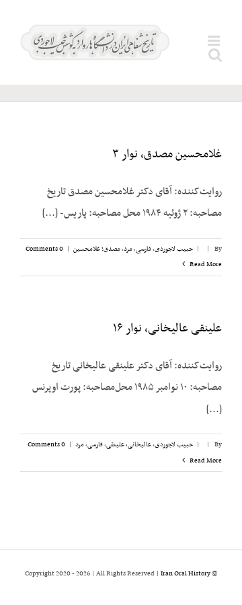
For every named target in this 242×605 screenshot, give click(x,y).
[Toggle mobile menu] (215, 41)
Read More (205, 264)
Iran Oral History (185, 573)
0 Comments (44, 249)
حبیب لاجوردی (174, 249)
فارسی (143, 249)
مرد (128, 249)
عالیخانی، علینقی (128, 444)
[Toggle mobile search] (215, 55)
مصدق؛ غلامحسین (96, 249)
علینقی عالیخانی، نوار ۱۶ (167, 329)
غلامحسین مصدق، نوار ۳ (167, 155)
